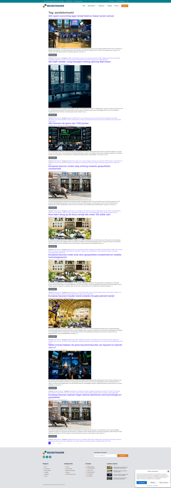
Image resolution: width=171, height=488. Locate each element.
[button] (168, 471)
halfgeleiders (75, 341)
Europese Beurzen (71, 59)
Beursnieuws (58, 58)
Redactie (67, 18)
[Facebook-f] (47, 457)
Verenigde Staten (100, 441)
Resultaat (110, 5)
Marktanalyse (82, 341)
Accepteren (142, 482)
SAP (87, 212)
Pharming (101, 162)
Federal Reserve (81, 59)
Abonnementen (91, 5)
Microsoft (91, 162)
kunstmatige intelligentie (66, 162)
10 (59, 443)
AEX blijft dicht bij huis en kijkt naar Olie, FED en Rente (120, 471)
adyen (81, 58)
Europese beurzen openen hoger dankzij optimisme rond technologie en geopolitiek (84, 396)
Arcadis (84, 161)
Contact (116, 5)
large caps (69, 392)
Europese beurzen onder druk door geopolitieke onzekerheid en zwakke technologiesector (84, 256)
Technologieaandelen (94, 212)
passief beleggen (88, 392)
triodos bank (114, 119)
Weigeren (152, 482)
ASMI (83, 292)
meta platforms (84, 162)
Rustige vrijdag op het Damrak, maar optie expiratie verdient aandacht (121, 468)
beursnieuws (110, 58)
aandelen (69, 58)
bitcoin (110, 249)
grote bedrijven (52, 392)
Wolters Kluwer (52, 121)
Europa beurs (62, 441)
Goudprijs (83, 251)
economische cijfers (53, 441)
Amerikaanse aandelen (92, 58)
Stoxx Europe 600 (103, 341)
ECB (111, 339)
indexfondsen (60, 392)
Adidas (77, 161)
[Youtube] (44, 457)
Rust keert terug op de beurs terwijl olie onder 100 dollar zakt (79, 214)
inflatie (82, 119)
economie (63, 59)
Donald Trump (107, 211)
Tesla (101, 212)
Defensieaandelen (62, 119)
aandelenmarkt (76, 58)
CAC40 (104, 339)
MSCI (73, 392)
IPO (65, 392)
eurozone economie (62, 341)
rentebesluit (114, 251)
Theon (85, 294)
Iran (86, 59)
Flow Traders (110, 292)
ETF (108, 391)
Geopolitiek (77, 251)
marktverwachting (101, 251)
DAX (108, 339)
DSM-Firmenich (108, 161)
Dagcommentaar (59, 391)
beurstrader (117, 58)
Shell (100, 59)
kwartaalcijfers (76, 162)
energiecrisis (115, 339)
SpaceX (100, 392)
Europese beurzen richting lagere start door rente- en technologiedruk (121, 475)
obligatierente (74, 212)
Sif (78, 294)
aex (85, 58)
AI (78, 292)
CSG (56, 119)
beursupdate (51, 59)
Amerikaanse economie (89, 118)
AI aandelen (84, 439)
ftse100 (69, 341)
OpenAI (82, 392)
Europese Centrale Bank (59, 251)
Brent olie (114, 249)
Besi (90, 292)
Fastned (69, 119)
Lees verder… (53, 55)
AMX (80, 292)
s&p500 (95, 392)
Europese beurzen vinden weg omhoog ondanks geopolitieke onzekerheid (79, 167)
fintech (111, 391)
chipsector (58, 59)
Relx (96, 119)
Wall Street (105, 59)
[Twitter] (50, 457)
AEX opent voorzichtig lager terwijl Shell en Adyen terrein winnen (81, 16)
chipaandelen (99, 211)
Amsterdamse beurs (100, 118)
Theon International (106, 119)
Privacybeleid (155, 485)
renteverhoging (95, 341)
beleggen (104, 58)
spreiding (104, 392)
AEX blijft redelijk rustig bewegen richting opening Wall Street (79, 61)
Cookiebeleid (149, 485)
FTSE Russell (116, 391)
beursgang (97, 391)
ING (58, 162)
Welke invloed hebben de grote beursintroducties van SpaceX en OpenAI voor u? (85, 346)
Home (84, 5)
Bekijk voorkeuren (163, 482)
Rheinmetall (74, 294)
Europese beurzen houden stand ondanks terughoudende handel (81, 296)
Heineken (116, 292)
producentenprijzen (89, 119)
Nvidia (89, 59)
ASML (99, 58)
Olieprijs (93, 59)
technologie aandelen (89, 441)
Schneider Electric (109, 162)
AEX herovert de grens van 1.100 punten (68, 123)
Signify (81, 294)
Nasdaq (77, 392)
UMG (119, 119)
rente (97, 59)
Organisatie (101, 5)
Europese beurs (52, 341)
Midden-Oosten (67, 212)
